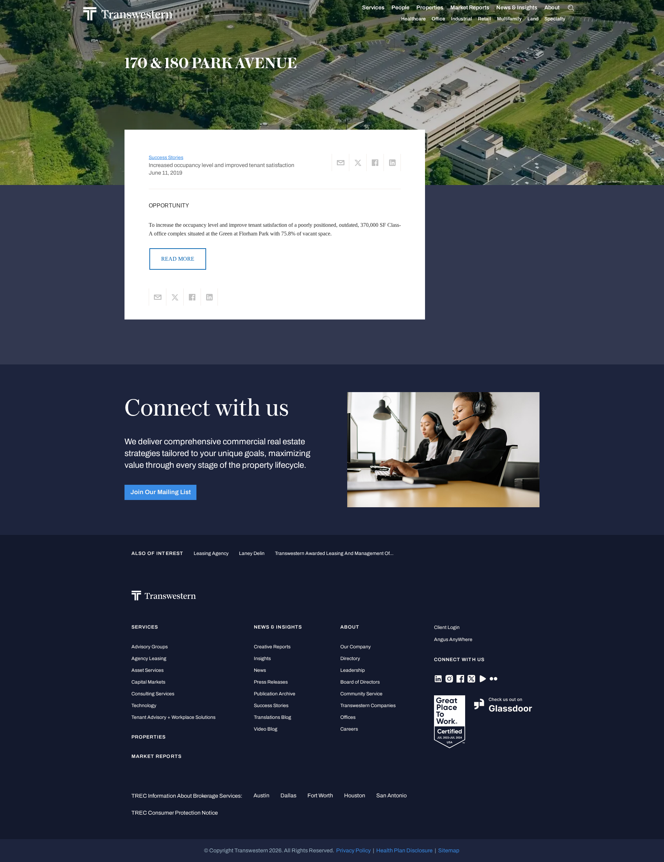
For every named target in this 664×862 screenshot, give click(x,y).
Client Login (447, 627)
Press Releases (271, 682)
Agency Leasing (148, 658)
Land (532, 18)
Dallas (288, 795)
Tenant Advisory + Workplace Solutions (173, 717)
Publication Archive (274, 693)
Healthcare (413, 18)
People (400, 7)
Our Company (355, 646)
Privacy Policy (353, 850)
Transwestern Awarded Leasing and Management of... (334, 553)
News (260, 670)
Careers (349, 729)
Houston (354, 795)
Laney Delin (252, 553)
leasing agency (211, 553)
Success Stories (166, 157)
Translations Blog (272, 717)
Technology (143, 705)
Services (373, 7)
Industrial (461, 18)
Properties (429, 7)
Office (438, 18)
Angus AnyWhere (453, 639)
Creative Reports (272, 646)
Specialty (554, 18)
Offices (348, 717)
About (552, 7)
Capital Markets (148, 682)
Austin (261, 795)
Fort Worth (320, 795)
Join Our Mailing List (160, 492)
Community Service (361, 693)
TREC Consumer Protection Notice (174, 813)
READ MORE (177, 259)
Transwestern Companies (368, 705)
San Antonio (391, 795)
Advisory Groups (149, 646)
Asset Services (147, 670)
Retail (484, 18)
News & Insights (516, 7)
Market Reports (469, 7)
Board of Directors (360, 682)
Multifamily (509, 18)
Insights (262, 658)
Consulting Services (152, 693)
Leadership (352, 670)
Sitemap (448, 850)
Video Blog (265, 729)
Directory (350, 658)
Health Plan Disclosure (404, 850)
